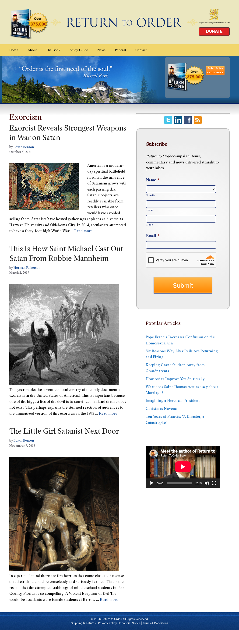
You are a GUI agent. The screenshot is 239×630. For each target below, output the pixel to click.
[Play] (151, 483)
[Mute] (206, 483)
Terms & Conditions (155, 623)
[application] (183, 467)
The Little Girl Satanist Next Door (64, 432)
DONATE (214, 31)
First (149, 210)
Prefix (151, 195)
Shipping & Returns (83, 623)
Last (149, 225)
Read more (83, 231)
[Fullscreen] (214, 483)
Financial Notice (130, 623)
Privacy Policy (107, 623)
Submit (183, 285)
